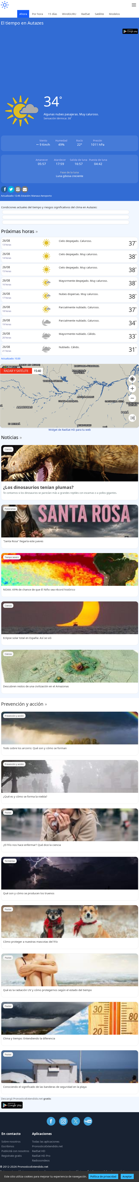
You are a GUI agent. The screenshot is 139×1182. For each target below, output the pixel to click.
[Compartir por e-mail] (25, 189)
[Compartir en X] (11, 189)
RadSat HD (38, 1151)
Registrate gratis (11, 1155)
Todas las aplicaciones (45, 1141)
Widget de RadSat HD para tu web (70, 429)
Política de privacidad (103, 1176)
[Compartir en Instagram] (18, 189)
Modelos (114, 14)
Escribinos (7, 1146)
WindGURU (69, 14)
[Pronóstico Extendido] (4, 5)
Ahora (23, 14)
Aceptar (127, 1176)
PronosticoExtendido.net (47, 1146)
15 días (52, 14)
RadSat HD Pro (41, 1155)
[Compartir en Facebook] (4, 189)
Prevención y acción (22, 704)
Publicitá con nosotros (15, 1151)
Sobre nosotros (10, 1141)
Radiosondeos (41, 1160)
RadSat (85, 14)
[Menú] (134, 5)
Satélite (99, 14)
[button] (132, 388)
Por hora (37, 14)
